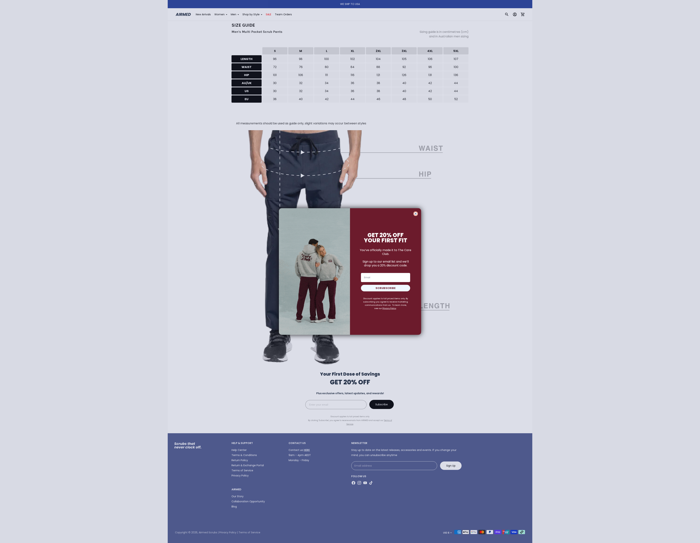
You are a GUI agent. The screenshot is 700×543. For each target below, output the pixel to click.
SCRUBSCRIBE (386, 288)
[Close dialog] (415, 214)
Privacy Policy (389, 308)
